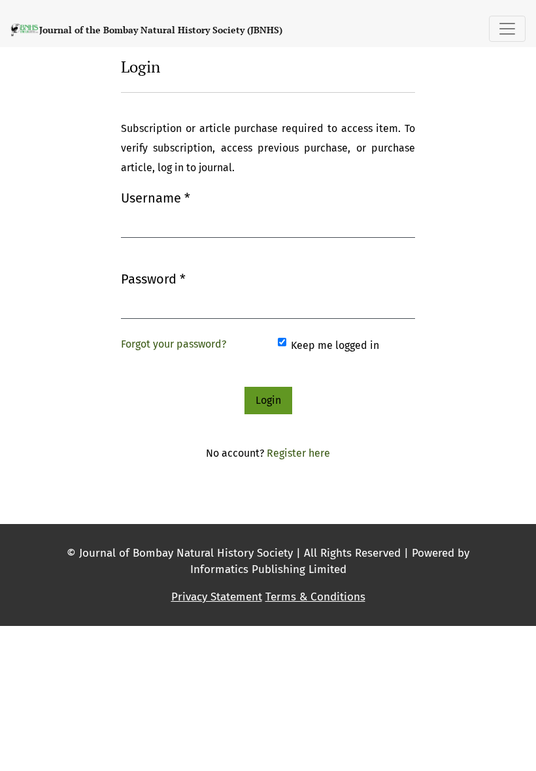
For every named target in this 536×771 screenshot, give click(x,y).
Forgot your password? (173, 344)
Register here (298, 453)
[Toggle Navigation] (507, 29)
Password (153, 279)
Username (155, 197)
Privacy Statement (216, 597)
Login (268, 400)
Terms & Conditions (315, 597)
